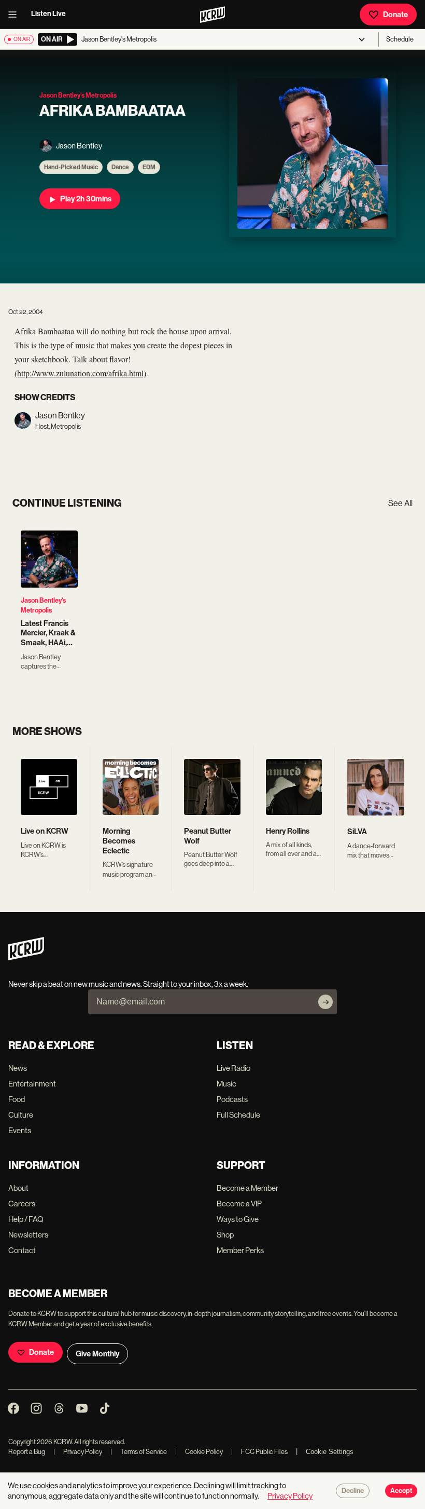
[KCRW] (26, 957)
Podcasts (232, 1099)
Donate (395, 14)
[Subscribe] (325, 1002)
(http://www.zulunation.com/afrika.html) (80, 373)
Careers (21, 1203)
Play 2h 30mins (85, 198)
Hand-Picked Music (71, 167)
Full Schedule (238, 1114)
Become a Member (247, 1188)
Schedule (400, 39)
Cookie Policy (199, 1452)
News (17, 1068)
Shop (225, 1234)
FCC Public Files (259, 1452)
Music (226, 1083)
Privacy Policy (77, 1452)
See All (400, 503)
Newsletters (28, 1234)
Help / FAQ (26, 1219)
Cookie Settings (329, 1452)
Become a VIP (239, 1203)
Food (16, 1099)
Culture (20, 1114)
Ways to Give (238, 1219)
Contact (22, 1250)
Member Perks (240, 1250)
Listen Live (48, 13)
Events (19, 1130)
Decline (353, 1491)
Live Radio (233, 1068)
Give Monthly (97, 1353)
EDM (149, 167)
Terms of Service (138, 1452)
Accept (401, 1491)
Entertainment (32, 1083)
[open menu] (15, 14)
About (18, 1188)
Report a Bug (26, 1452)
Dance (120, 167)
